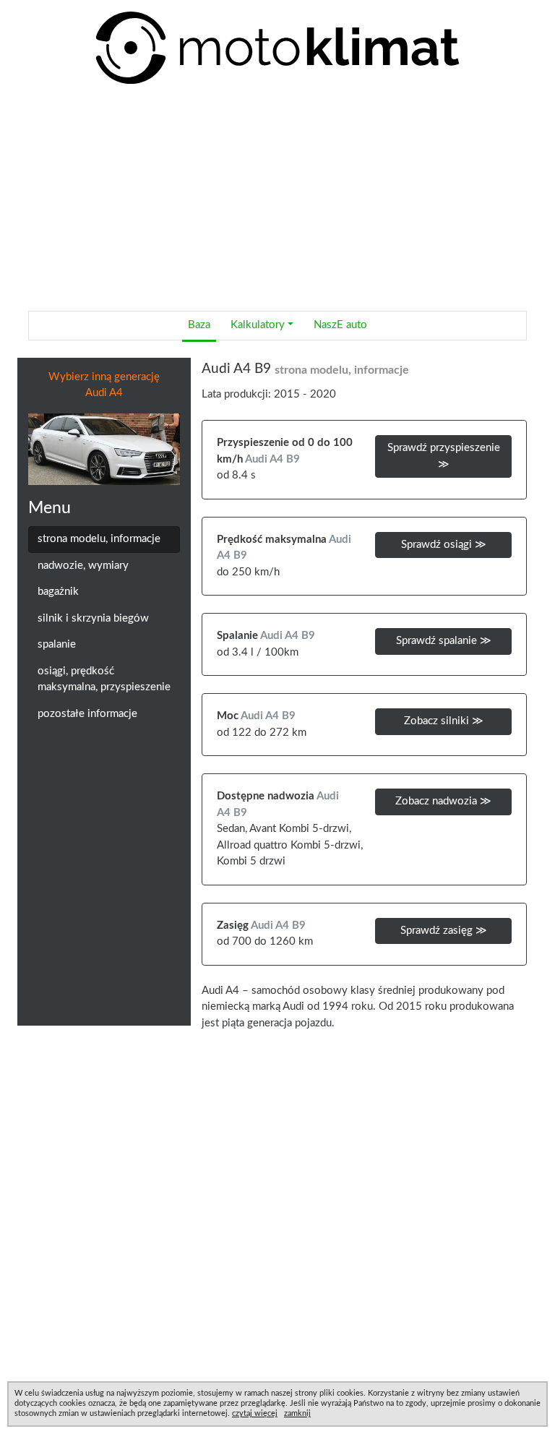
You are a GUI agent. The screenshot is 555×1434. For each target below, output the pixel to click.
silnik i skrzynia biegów (93, 618)
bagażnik (58, 591)
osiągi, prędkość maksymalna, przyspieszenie (104, 679)
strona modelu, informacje (99, 538)
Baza (199, 324)
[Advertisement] (277, 198)
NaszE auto (340, 324)
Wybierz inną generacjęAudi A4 (104, 385)
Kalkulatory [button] (258, 324)
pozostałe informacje (87, 713)
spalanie (57, 644)
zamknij (297, 1413)
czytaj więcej (255, 1413)
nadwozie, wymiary (83, 565)
